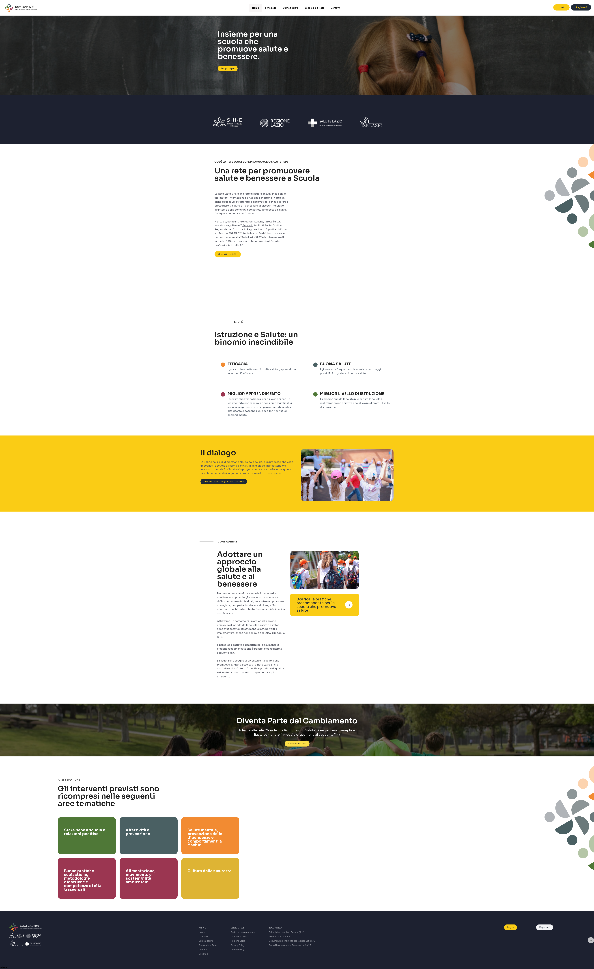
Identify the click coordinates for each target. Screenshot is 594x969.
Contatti (203, 949)
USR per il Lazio (239, 936)
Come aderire (206, 940)
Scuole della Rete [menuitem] (314, 7)
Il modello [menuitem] (270, 7)
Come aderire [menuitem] (290, 7)
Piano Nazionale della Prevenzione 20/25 (290, 945)
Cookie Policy (237, 949)
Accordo (247, 225)
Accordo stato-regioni (280, 936)
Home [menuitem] (255, 7)
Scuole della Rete (208, 945)
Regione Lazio (238, 940)
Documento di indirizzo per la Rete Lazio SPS (292, 940)
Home (202, 932)
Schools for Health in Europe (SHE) (286, 932)
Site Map (203, 953)
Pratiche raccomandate (243, 932)
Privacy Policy (238, 945)
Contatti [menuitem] (335, 7)
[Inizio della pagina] (591, 940)
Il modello (204, 936)
